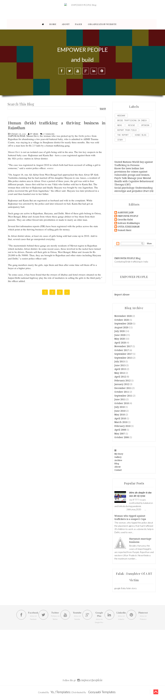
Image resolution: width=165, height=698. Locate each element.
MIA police (17, 158)
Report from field (126, 130)
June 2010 (120, 410)
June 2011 (120, 399)
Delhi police (85, 135)
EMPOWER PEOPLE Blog (127, 258)
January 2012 (121, 384)
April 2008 (120, 429)
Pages (78, 24)
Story (120, 140)
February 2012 (122, 380)
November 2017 (123, 346)
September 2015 (123, 357)
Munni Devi (14, 152)
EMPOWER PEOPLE (128, 216)
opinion (145, 125)
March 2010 (120, 422)
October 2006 (121, 437)
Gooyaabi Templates (102, 692)
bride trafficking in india (132, 120)
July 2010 (119, 406)
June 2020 (120, 334)
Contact (118, 469)
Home (52, 24)
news (119, 125)
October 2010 (121, 403)
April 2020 (120, 342)
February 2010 (122, 425)
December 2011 (122, 388)
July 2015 (119, 361)
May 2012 (119, 372)
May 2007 (119, 433)
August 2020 (121, 327)
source (50, 168)
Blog (116, 463)
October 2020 (121, 319)
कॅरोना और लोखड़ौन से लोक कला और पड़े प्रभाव (140, 494)
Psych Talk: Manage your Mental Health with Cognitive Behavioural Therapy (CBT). (134, 181)
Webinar (121, 115)
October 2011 (121, 391)
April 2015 (120, 369)
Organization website (102, 24)
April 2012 (120, 376)
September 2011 (123, 395)
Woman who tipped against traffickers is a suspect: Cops (130, 517)
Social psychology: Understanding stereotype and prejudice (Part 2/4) (133, 189)
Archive (118, 460)
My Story (118, 453)
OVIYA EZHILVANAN (129, 226)
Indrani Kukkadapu (129, 223)
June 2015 (120, 365)
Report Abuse (122, 294)
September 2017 (123, 353)
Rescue (131, 125)
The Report (123, 135)
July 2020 (119, 331)
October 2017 (121, 350)
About (66, 24)
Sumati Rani (124, 230)
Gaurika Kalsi (125, 219)
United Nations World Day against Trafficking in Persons (133, 163)
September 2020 (123, 323)
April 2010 (120, 418)
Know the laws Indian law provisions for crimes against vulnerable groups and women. (132, 171)
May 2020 (119, 338)
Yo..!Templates (60, 692)
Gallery (117, 457)
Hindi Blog (140, 135)
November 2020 (123, 315)
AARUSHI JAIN (126, 212)
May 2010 (119, 414)
